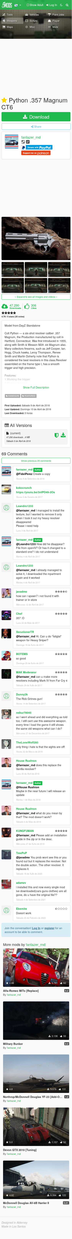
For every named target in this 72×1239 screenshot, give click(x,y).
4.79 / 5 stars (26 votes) (13, 316)
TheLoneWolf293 (27, 742)
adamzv (21, 883)
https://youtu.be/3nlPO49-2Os (35, 492)
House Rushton (26, 761)
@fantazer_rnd (25, 510)
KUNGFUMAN (25, 831)
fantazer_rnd (31, 137)
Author (37, 469)
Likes (33, 308)
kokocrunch (24, 488)
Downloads (15, 308)
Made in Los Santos (14, 1226)
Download (38, 116)
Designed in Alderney (14, 1222)
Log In (36, 928)
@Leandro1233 (26, 544)
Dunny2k (22, 694)
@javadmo (23, 857)
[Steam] (23, 141)
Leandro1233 (24, 506)
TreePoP (21, 853)
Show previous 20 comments (36, 460)
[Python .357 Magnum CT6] (36, 238)
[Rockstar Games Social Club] (28, 141)
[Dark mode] (61, 5)
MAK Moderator (26, 672)
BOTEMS (22, 654)
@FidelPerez (24, 474)
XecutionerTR (25, 632)
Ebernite (21, 909)
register (49, 928)
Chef (19, 613)
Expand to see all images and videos (36, 296)
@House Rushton (27, 787)
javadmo (21, 591)
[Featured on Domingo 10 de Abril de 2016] (4, 100)
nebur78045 (23, 712)
